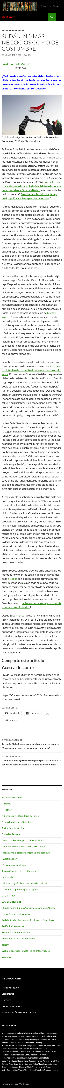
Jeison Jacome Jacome (52, 1045)
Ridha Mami (38, 1064)
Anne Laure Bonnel (9, 1036)
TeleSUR (6, 944)
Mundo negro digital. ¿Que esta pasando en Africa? (28, 907)
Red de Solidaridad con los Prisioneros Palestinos (28, 920)
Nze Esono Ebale (42, 1058)
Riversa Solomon (50, 1064)
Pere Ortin (54, 1061)
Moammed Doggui (23, 1055)
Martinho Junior (8, 1055)
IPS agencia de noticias (14, 864)
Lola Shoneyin (24, 1052)
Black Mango (33, 1036)
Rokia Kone (6, 1067)
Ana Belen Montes (49, 1033)
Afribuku (6, 803)
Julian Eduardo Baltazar (27, 1048)
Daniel (27, 55)
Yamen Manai (30, 1070)
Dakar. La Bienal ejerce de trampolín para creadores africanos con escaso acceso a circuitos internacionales (31, 760)
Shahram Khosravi (19, 1067)
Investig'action (9, 858)
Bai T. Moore (23, 1036)
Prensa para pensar (13, 30)
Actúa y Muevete (10, 987)
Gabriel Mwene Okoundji (32, 1042)
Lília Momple (36, 1052)
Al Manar (7, 809)
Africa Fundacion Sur (13, 828)
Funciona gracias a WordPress (15, 1084)
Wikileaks (7, 956)
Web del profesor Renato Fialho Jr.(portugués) (26, 950)
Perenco (45, 1061)
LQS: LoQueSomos (11, 901)
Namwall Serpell (28, 1058)
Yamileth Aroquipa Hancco (47, 1070)
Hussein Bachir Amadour (12, 1045)
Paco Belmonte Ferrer (33, 1061)
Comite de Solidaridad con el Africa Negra (24, 846)
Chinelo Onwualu (9, 1039)
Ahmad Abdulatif (25, 1033)
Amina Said (37, 1033)
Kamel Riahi (42, 1048)
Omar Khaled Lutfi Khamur (13, 1061)
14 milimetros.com (12, 797)
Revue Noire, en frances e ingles (18, 938)
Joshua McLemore (9, 1048)
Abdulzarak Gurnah (10, 1033)
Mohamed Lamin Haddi (11, 1058)
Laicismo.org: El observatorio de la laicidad (24, 883)
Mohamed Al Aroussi (39, 1055)
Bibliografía (8, 993)
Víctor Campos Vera (10, 1070)
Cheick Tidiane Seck (48, 1036)
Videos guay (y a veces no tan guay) (20, 1012)
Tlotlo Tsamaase (33, 1067)
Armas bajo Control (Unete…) (17, 821)
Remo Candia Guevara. (22, 1064)
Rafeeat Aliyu (7, 1064)
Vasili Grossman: (48, 1067)
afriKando (8, 17)
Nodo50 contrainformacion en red (20, 913)
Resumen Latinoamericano (16, 932)
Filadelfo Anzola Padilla (11, 1042)
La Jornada (7, 877)
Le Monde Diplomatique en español (20, 889)
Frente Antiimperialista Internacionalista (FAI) (26, 852)
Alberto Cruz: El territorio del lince (20, 815)
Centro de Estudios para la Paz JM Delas (23, 840)
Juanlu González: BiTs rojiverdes (19, 871)
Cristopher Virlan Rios (47, 1039)
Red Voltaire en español (14, 926)
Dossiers (6, 999)
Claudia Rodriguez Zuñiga (27, 1039)
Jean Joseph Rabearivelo (32, 1045)
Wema (21, 1070)
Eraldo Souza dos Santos (16, 63)
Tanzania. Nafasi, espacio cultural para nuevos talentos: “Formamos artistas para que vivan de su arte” (31, 744)
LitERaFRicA (8, 895)
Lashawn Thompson (10, 1052)
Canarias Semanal (11, 834)
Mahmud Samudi (49, 1052)
